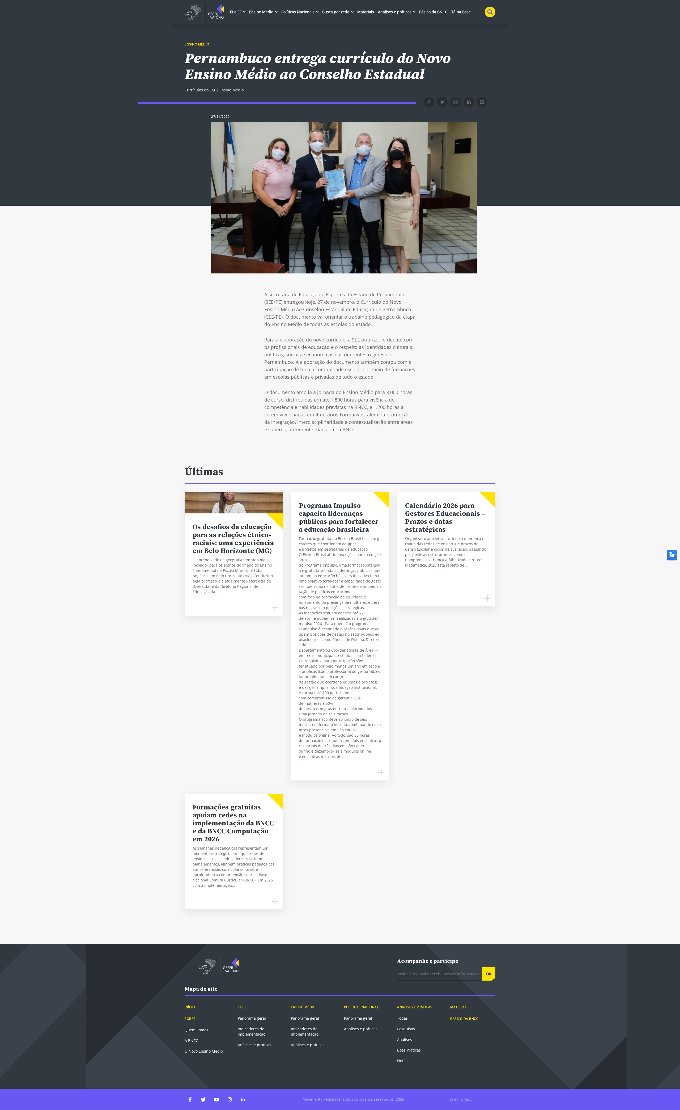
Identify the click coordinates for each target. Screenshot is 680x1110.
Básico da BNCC (433, 11)
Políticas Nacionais (298, 11)
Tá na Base (461, 11)
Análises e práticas (395, 11)
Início (190, 1007)
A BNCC (191, 1040)
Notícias (404, 1060)
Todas (402, 1018)
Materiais (365, 11)
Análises (404, 1039)
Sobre (190, 1018)
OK (488, 973)
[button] (429, 102)
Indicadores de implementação (251, 1031)
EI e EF (236, 11)
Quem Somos (196, 1029)
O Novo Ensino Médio (204, 1051)
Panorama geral (252, 1018)
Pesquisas (406, 1028)
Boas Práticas (409, 1050)
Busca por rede (336, 11)
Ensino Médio (261, 11)
